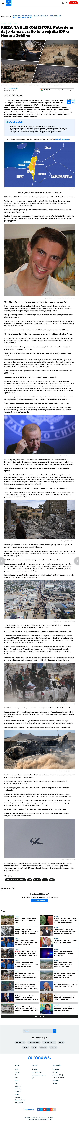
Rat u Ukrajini (55, 16)
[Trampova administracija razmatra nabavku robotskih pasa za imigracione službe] (46, 931)
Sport (16, 1083)
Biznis (17, 1078)
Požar (34, 1047)
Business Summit (20, 1100)
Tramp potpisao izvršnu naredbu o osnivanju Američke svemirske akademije (26, 964)
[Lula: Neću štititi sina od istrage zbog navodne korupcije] (46, 986)
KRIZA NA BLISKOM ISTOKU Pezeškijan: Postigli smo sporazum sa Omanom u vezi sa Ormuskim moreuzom (26, 953)
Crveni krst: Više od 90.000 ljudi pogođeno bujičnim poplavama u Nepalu (64, 975)
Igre (33, 1078)
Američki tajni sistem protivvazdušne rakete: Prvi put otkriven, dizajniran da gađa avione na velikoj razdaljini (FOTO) (26, 931)
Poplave (53, 1047)
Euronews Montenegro (22, 16)
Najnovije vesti (36, 1072)
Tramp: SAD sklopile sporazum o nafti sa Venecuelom (65, 941)
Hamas (37, 880)
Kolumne (17, 1091)
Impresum (56, 1069)
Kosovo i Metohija (41, 16)
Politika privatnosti (58, 1078)
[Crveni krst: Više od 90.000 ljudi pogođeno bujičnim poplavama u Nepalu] (46, 975)
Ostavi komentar (39, 900)
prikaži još (39, 1016)
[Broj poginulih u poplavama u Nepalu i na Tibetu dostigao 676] (7, 920)
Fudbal (25, 1047)
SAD (45, 880)
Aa (69, 102)
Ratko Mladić (20, 1042)
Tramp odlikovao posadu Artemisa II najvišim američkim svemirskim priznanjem (26, 942)
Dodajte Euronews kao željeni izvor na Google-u (58, 90)
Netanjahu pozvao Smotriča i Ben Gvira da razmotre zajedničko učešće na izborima (26, 997)
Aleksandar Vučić (49, 1042)
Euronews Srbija (34, 1042)
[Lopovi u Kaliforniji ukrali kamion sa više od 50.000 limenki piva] (46, 953)
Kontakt (55, 1083)
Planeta (57, 983)
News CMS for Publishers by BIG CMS (40, 1119)
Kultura (17, 1080)
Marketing (56, 1080)
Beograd (43, 1047)
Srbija (16, 1069)
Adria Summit (19, 1103)
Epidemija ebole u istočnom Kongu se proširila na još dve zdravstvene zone (64, 997)
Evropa (17, 1072)
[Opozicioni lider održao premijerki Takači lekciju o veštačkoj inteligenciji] (46, 1008)
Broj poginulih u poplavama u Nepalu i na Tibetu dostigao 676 (25, 920)
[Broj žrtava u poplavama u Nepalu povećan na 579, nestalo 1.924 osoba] (46, 964)
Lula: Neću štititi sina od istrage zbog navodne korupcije (65, 985)
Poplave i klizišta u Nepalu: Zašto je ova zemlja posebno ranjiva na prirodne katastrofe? (26, 1008)
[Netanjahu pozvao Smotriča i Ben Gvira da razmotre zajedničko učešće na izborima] (7, 997)
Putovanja (18, 1089)
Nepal (61, 1042)
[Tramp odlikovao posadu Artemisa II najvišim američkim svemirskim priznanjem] (7, 942)
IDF (30, 880)
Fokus (15, 23)
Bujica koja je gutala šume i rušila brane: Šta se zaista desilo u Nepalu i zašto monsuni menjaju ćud (26, 986)
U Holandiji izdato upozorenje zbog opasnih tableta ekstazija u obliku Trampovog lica (65, 920)
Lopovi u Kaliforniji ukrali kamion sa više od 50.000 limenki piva (63, 953)
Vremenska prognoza (39, 1075)
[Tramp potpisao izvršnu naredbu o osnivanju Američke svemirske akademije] (7, 964)
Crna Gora (18, 1097)
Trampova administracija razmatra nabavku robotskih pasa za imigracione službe (64, 931)
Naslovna (3, 23)
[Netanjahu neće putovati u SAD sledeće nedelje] (76, 561)
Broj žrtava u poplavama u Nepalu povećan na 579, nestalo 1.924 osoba (63, 964)
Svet (10, 23)
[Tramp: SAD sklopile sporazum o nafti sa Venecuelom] (46, 942)
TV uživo (35, 1069)
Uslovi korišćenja (58, 1075)
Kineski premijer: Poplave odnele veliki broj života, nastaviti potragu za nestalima (26, 975)
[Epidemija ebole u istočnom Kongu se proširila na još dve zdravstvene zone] (46, 997)
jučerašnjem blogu (62, 139)
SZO (51, 880)
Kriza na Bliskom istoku (22, 17)
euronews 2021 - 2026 (39, 1117)
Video (17, 1094)
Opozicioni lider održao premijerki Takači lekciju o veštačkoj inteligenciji (64, 1008)
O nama (55, 1072)
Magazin (17, 1086)
